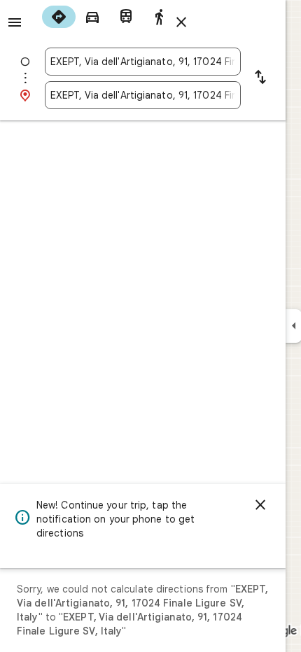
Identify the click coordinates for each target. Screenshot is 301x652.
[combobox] (142, 62)
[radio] (59, 17)
